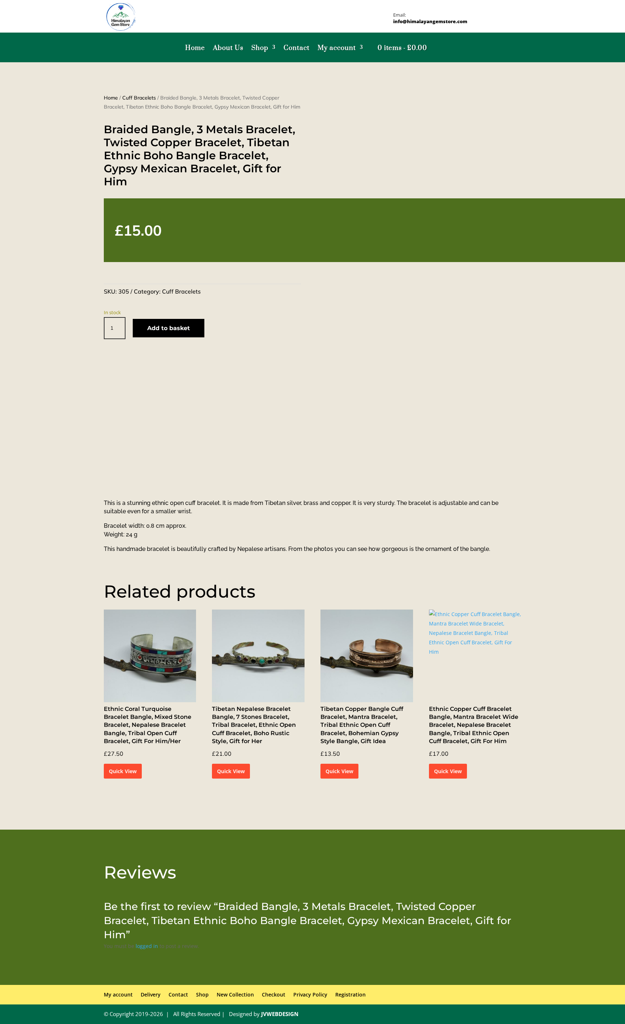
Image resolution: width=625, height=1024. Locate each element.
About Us (228, 48)
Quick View (123, 771)
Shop (259, 48)
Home (195, 48)
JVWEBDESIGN (279, 1013)
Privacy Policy (310, 994)
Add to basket (168, 328)
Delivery (151, 994)
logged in (147, 946)
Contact (297, 48)
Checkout (273, 994)
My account (337, 48)
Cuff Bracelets (139, 97)
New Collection (235, 994)
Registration (350, 994)
